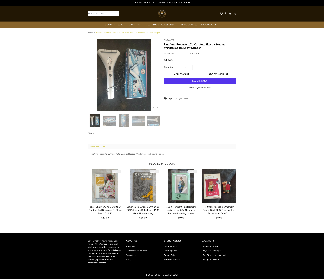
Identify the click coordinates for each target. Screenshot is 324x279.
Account (226, 13)
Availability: (169, 53)
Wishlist (221, 13)
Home (90, 32)
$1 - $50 (178, 98)
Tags (169, 98)
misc (186, 98)
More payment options (200, 87)
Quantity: (168, 67)
